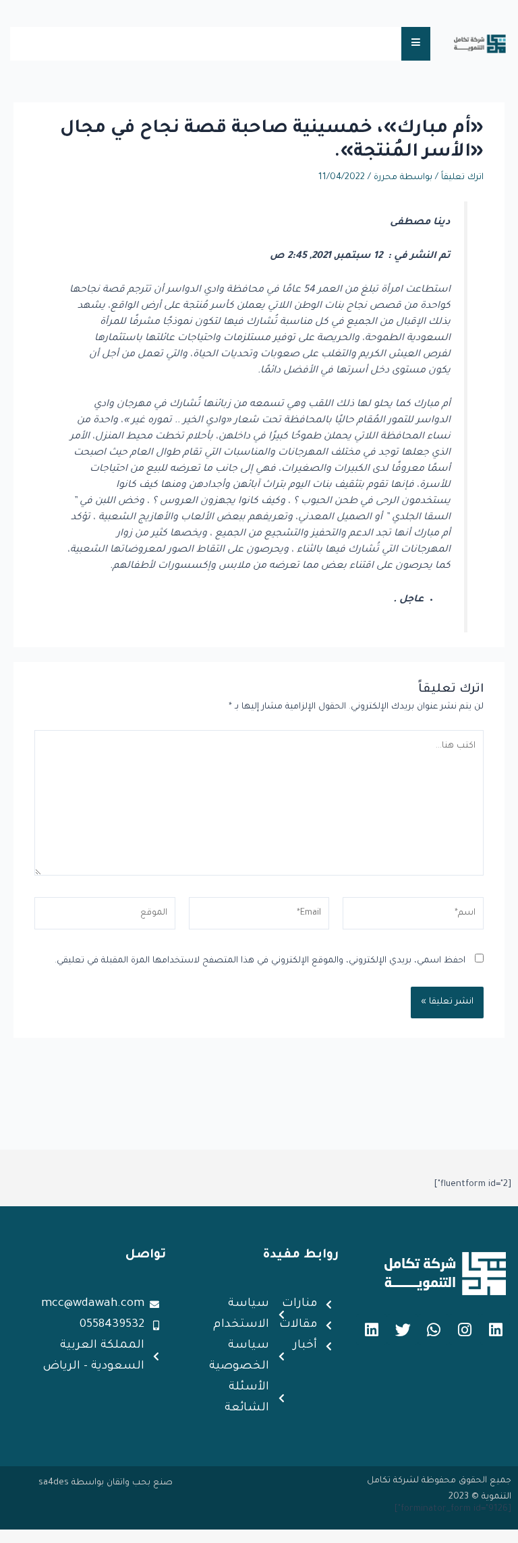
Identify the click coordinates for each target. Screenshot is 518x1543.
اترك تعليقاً (462, 178)
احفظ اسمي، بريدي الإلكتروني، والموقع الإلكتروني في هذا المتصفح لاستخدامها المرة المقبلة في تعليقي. (260, 961)
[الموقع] (104, 917)
